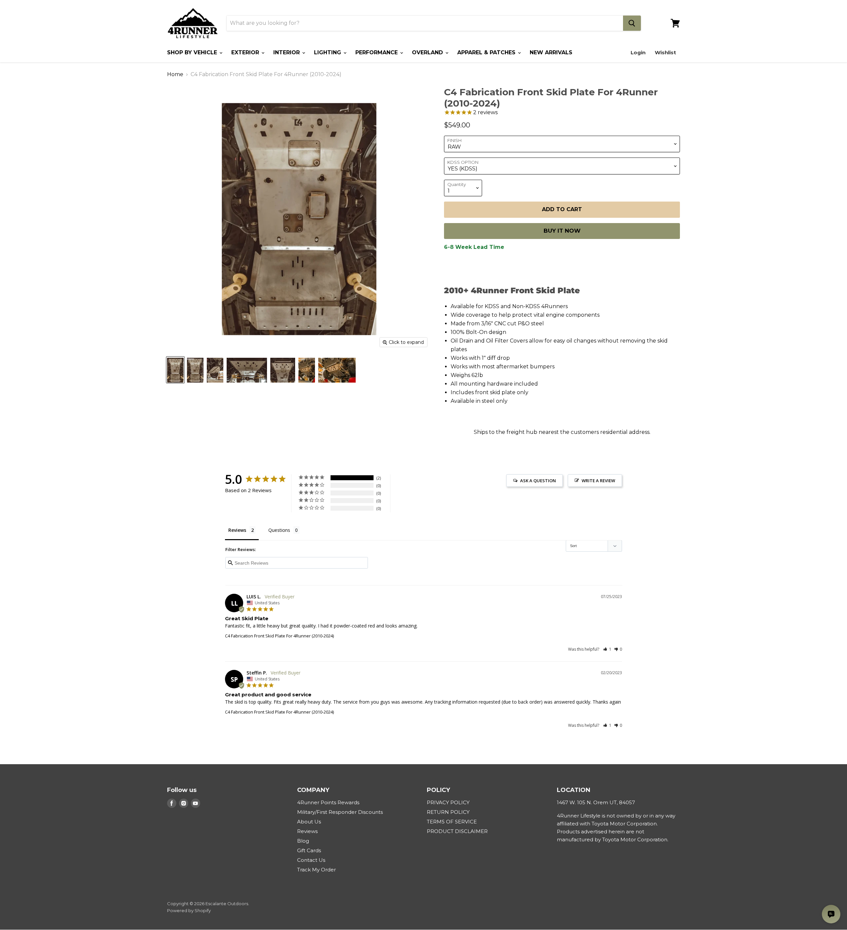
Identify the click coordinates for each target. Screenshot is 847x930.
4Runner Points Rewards (328, 802)
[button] (607, 649)
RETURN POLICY (448, 812)
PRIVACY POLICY (448, 802)
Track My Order (316, 869)
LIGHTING (328, 52)
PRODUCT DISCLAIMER (457, 831)
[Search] (632, 23)
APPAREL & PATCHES (487, 52)
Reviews (307, 831)
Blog (303, 841)
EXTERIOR (246, 52)
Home (175, 74)
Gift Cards (309, 850)
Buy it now (562, 230)
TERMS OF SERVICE (452, 821)
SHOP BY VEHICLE (193, 52)
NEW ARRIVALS (551, 52)
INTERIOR (287, 52)
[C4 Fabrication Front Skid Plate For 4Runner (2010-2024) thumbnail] (175, 370)
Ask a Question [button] (538, 481)
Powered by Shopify (189, 910)
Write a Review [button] (598, 481)
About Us (309, 821)
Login (638, 52)
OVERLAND (428, 52)
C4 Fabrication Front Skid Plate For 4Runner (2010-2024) (279, 636)
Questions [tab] (279, 530)
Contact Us (311, 860)
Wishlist (665, 52)
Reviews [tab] (237, 530)
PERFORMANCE (377, 52)
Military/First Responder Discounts (340, 812)
